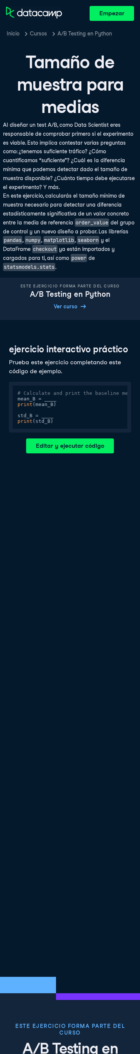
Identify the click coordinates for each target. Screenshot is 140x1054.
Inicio (13, 34)
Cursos (38, 34)
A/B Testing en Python (84, 34)
